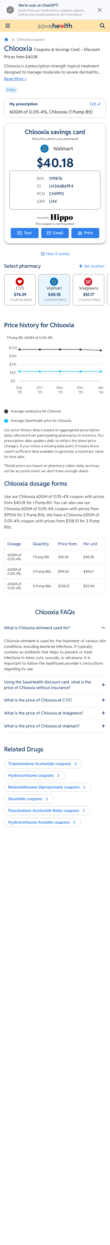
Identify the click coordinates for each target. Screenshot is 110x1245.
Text (28, 233)
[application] (55, 371)
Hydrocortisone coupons (31, 775)
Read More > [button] (15, 78)
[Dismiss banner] (99, 10)
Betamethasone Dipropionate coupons (44, 787)
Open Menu (7, 25)
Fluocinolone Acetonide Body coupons (43, 810)
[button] (102, 25)
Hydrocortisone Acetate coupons (39, 822)
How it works (58, 254)
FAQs (11, 90)
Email (58, 233)
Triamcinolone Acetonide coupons (39, 763)
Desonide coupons (25, 799)
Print (88, 233)
